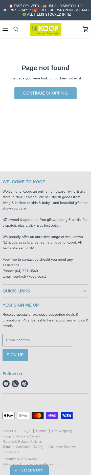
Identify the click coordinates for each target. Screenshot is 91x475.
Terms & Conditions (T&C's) (23, 447)
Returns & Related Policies (22, 441)
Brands (41, 431)
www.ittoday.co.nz (49, 464)
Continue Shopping (45, 93)
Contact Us (11, 452)
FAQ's (26, 431)
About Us (9, 431)
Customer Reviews (62, 447)
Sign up (15, 355)
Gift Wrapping (62, 431)
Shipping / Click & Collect (21, 436)
